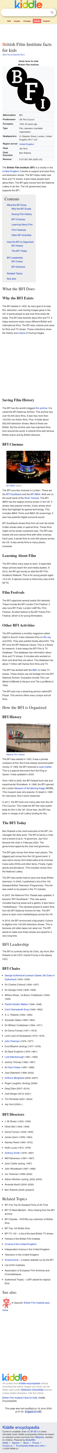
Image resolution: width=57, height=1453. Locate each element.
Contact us (7, 1445)
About (26, 1442)
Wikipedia (39, 1437)
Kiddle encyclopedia (29, 1383)
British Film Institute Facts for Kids (19, 1397)
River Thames (31, 498)
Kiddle (5, 1442)
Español (46, 21)
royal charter (45, 766)
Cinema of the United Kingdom (21, 1244)
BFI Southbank (14, 494)
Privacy (35, 1442)
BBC (34, 670)
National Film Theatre (15, 754)
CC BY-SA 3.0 (33, 1431)
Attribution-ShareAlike (32, 1389)
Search (52, 12)
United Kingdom (26, 143)
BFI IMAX (10, 485)
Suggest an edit (33, 1411)
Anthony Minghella (14, 1078)
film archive (41, 408)
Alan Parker (14, 1067)
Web (9, 21)
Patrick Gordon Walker (16, 1004)
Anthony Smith (12, 1152)
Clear (46, 12)
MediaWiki (30, 1439)
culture (21, 333)
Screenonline (12, 1259)
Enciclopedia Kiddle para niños (30, 1445)
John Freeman (12, 1041)
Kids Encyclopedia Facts (14, 54)
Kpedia (37, 21)
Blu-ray (47, 637)
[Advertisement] (28, 32)
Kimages (27, 21)
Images (17, 21)
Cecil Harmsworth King (17, 1009)
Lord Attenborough (14, 1057)
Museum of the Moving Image (30, 788)
